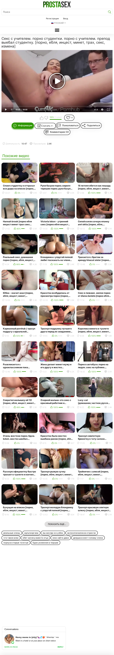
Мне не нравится (46, 118)
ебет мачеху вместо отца (35, 538)
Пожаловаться (70, 125)
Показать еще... (57, 524)
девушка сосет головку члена (88, 538)
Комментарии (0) (59, 132)
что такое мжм (10, 538)
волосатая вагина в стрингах (81, 533)
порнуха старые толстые (15, 542)
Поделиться (93, 125)
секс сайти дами (61, 538)
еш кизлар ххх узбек (53, 533)
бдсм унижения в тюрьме (45, 542)
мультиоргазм (31, 533)
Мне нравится (41, 118)
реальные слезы (11, 533)
